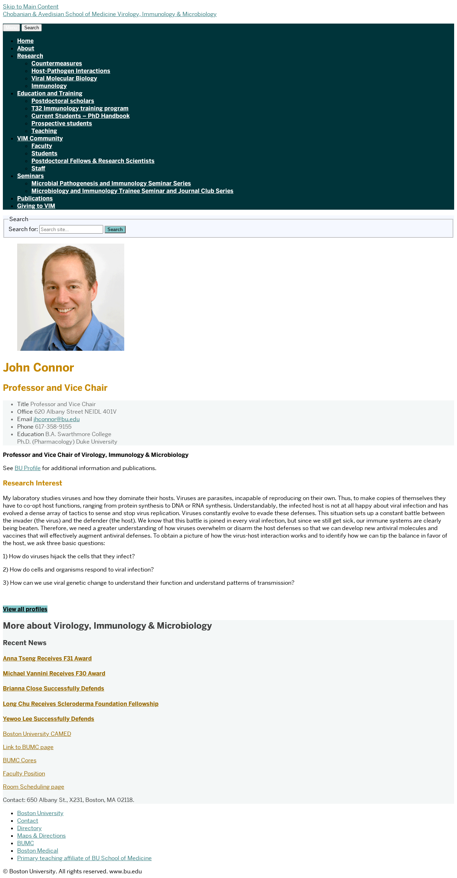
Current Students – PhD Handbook (80, 116)
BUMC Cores (19, 760)
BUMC (25, 843)
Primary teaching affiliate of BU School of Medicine (84, 858)
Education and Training (49, 93)
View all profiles (25, 609)
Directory (29, 828)
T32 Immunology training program (80, 108)
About (25, 48)
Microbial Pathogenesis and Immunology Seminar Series (111, 183)
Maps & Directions (41, 835)
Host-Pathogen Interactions (70, 71)
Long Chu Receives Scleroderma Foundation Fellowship (81, 704)
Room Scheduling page (33, 786)
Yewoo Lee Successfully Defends (48, 719)
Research (30, 56)
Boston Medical (37, 850)
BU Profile (28, 468)
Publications (35, 198)
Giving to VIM (36, 206)
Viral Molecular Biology (64, 78)
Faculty (41, 146)
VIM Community (40, 138)
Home (25, 41)
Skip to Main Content (31, 6)
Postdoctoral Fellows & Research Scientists (93, 161)
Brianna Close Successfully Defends (53, 688)
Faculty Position (24, 773)
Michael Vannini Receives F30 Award (54, 673)
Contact (27, 820)
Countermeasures (56, 63)
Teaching (44, 131)
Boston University (40, 813)
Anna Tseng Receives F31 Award (47, 658)
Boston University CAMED (37, 734)
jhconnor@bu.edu (57, 419)
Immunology (49, 86)
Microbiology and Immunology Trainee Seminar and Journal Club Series (132, 191)
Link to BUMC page (28, 747)
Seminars (30, 176)
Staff (38, 168)
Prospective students (61, 123)
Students (44, 153)
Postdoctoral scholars (62, 101)
